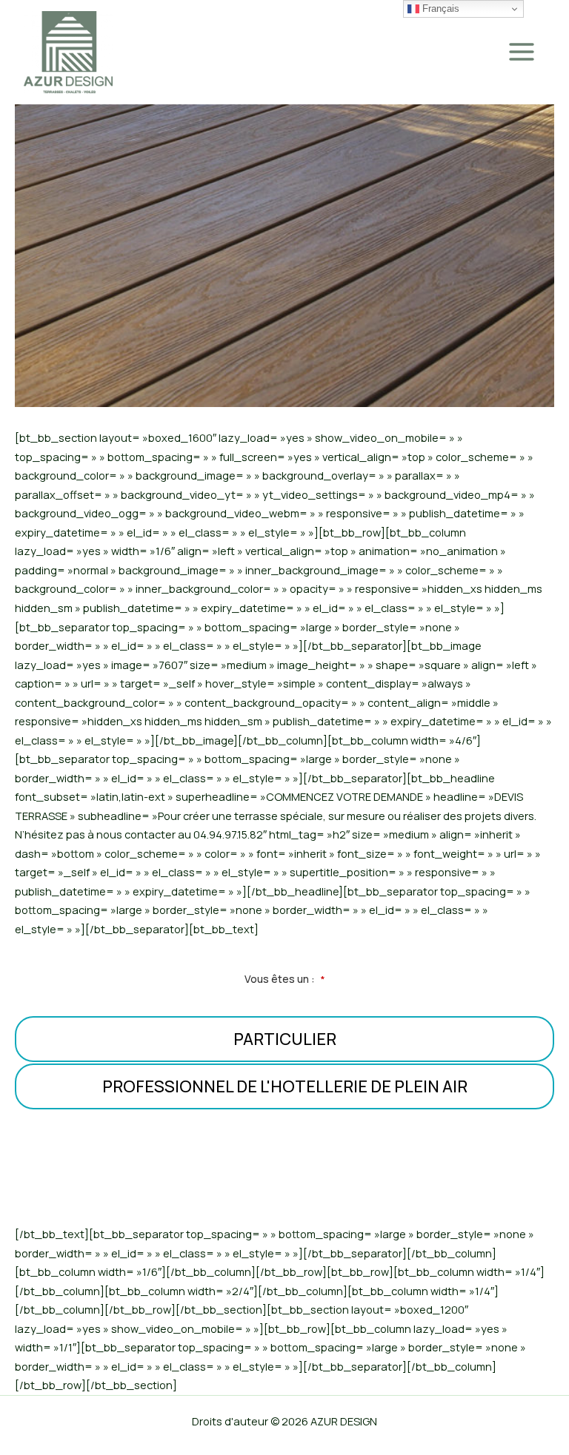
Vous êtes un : (284, 979)
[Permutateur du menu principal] (521, 51)
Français (439, 8)
